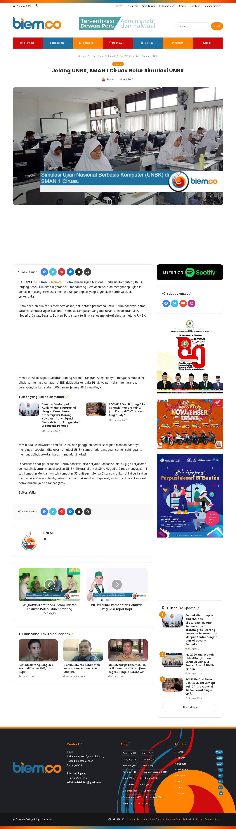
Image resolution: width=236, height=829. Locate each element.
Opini (149, 790)
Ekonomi (130, 765)
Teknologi (88, 43)
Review (148, 43)
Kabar (101, 56)
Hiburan (58, 43)
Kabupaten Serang (154, 771)
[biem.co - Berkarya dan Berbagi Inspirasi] (37, 23)
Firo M (110, 79)
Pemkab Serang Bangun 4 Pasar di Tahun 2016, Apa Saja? (36, 668)
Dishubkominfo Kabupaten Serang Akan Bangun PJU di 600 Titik (81, 668)
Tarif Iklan (195, 6)
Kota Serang (149, 778)
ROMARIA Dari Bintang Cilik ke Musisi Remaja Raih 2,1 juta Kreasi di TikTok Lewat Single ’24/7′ (127, 409)
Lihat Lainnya (190, 707)
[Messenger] (70, 272)
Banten (129, 753)
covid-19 (149, 759)
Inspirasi (117, 43)
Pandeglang (132, 797)
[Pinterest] (61, 272)
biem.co (57, 282)
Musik (145, 784)
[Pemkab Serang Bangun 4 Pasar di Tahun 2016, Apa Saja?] (38, 650)
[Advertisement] (118, 236)
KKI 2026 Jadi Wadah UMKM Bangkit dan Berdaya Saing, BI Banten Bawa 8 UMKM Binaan (199, 662)
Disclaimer (132, 6)
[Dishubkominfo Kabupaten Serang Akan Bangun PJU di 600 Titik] (83, 650)
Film (148, 765)
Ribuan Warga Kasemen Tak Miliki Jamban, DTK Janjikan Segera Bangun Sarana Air (127, 668)
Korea (128, 778)
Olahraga (130, 790)
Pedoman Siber (167, 6)
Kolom (178, 43)
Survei (180, 793)
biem (208, 43)
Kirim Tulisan (148, 6)
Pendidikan (154, 797)
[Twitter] (53, 272)
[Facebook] (44, 272)
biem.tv (119, 6)
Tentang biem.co (212, 6)
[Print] (87, 272)
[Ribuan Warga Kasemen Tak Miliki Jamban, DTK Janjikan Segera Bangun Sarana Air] (128, 650)
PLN (128, 803)
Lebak (129, 784)
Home (83, 56)
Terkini (28, 43)
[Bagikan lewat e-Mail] (79, 272)
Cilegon (129, 759)
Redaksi (182, 6)
